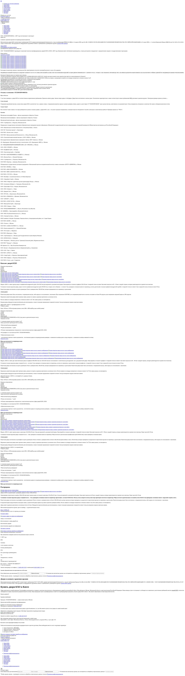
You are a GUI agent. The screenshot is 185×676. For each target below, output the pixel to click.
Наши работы (6, 10)
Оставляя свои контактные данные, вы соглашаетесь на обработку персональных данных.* (68, 573)
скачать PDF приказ (62, 43)
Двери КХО (6, 5)
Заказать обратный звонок (98, 573)
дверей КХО (175, 590)
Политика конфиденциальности (11, 653)
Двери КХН (6, 6)
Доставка (5, 12)
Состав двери (6, 8)
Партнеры (5, 11)
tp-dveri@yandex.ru (5, 16)
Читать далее (4, 291)
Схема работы (6, 7)
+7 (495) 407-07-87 (5, 19)
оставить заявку (109, 671)
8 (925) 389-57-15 (5, 20)
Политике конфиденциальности (55, 576)
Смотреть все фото (5, 54)
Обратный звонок (5, 21)
